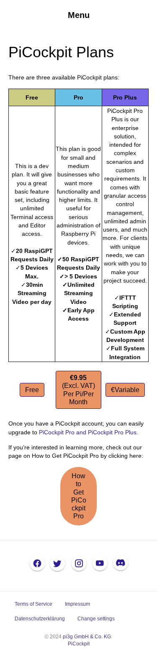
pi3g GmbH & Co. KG (87, 637)
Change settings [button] (96, 619)
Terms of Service (33, 604)
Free (32, 389)
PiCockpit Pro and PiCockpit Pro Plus (87, 432)
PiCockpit (79, 644)
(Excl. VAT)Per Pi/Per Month (78, 389)
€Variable (125, 389)
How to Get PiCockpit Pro (78, 496)
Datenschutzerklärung (40, 619)
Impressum (77, 604)
